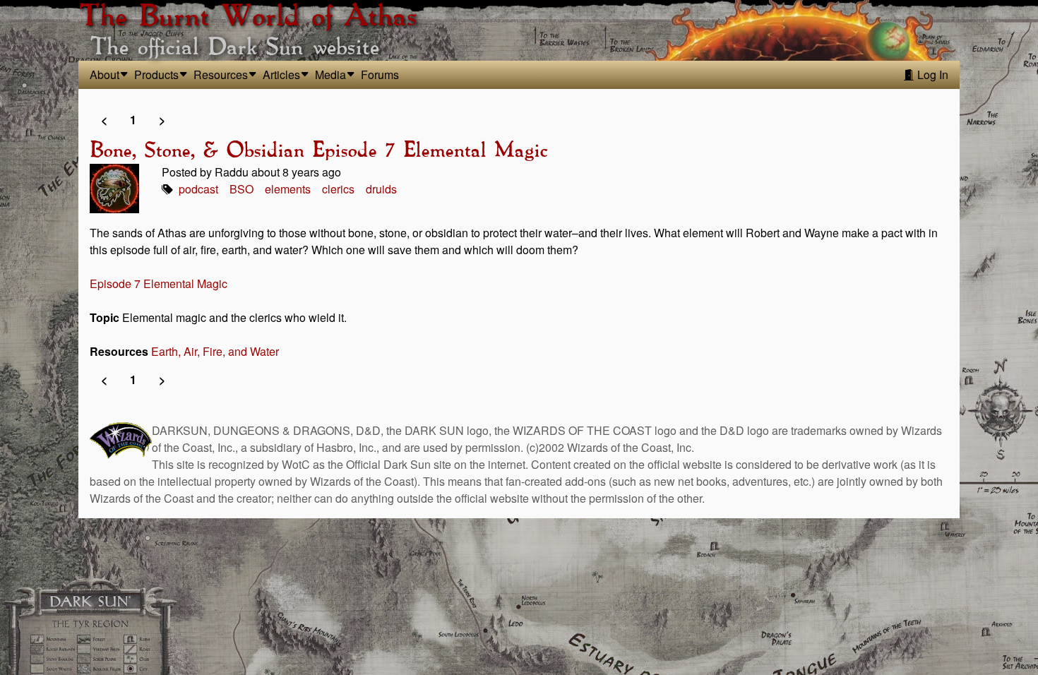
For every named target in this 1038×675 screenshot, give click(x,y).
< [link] (104, 120)
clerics (338, 189)
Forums (380, 74)
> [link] (162, 120)
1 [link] (133, 120)
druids (381, 189)
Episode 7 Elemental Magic (158, 283)
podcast (198, 189)
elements (288, 189)
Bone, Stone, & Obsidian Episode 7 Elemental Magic (318, 151)
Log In (931, 74)
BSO (241, 189)
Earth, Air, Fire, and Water (215, 351)
